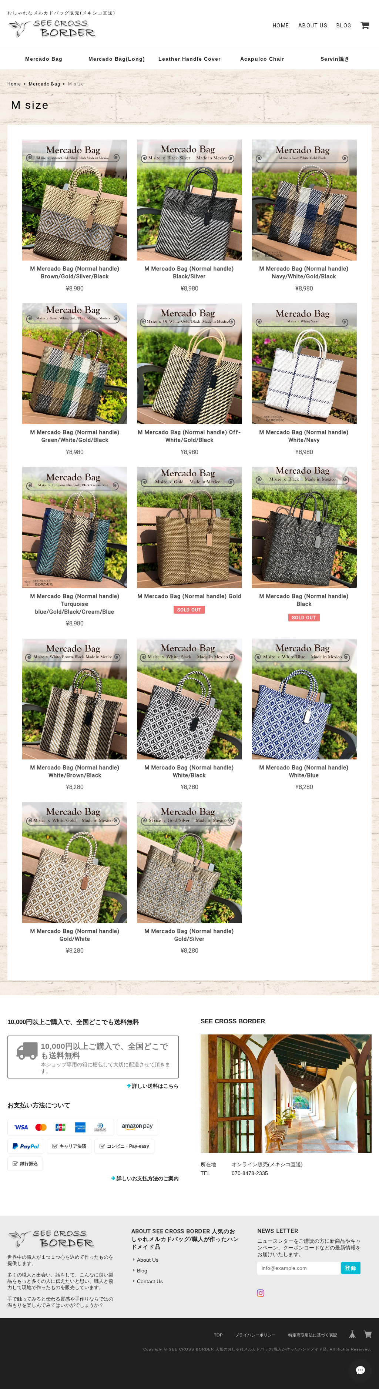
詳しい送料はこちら (155, 1086)
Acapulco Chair (262, 59)
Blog (344, 25)
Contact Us (150, 1281)
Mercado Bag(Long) (116, 59)
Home (281, 25)
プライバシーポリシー (255, 1335)
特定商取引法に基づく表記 (312, 1335)
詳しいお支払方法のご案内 (148, 1178)
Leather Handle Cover (189, 59)
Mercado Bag (44, 59)
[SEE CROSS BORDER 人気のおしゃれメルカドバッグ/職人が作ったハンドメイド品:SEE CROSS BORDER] (286, 1093)
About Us (313, 25)
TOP (218, 1335)
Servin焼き (335, 59)
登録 (351, 1268)
